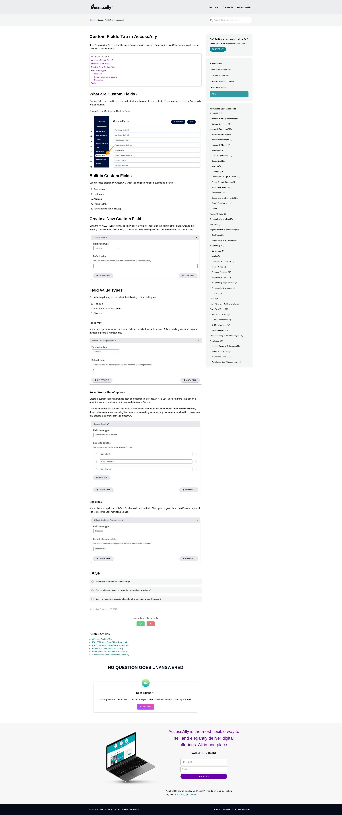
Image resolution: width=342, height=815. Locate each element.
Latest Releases (242, 809)
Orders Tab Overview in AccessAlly (107, 648)
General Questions (220, 124)
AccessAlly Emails (219, 134)
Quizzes (215, 293)
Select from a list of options (105, 77)
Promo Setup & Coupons (222, 182)
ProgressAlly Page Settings (223, 283)
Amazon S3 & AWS (220, 314)
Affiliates (215, 150)
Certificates (216, 251)
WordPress (214, 341)
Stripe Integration (219, 330)
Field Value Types (98, 70)
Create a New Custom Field (103, 67)
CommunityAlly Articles (219, 219)
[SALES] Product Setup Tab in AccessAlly (110, 645)
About (217, 809)
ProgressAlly (215, 245)
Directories (216, 161)
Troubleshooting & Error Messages (224, 335)
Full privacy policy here (186, 794)
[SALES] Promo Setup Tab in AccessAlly (110, 642)
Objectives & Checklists (221, 261)
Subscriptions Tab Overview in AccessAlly (110, 655)
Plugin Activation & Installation (222, 230)
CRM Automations (219, 320)
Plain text (98, 74)
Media (214, 256)
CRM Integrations (219, 325)
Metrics (215, 166)
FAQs (93, 83)
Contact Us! (218, 49)
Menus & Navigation (220, 351)
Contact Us (228, 7)
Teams (214, 208)
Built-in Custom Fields (100, 63)
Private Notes (217, 267)
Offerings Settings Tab (102, 639)
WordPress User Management (224, 362)
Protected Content (219, 187)
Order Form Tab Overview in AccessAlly (109, 651)
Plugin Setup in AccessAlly (223, 240)
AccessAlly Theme (219, 145)
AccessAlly (214, 113)
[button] (141, 623)
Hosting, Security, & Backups (224, 346)
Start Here (213, 7)
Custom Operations (220, 156)
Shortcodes (216, 193)
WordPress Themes (220, 357)
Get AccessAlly (244, 7)
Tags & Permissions (220, 203)
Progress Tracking (219, 272)
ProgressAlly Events (220, 277)
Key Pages (216, 235)
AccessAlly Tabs (216, 214)
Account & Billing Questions (223, 118)
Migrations (214, 224)
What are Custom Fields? (102, 60)
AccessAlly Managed (220, 140)
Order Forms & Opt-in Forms (224, 177)
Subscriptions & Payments (223, 198)
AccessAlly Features (218, 129)
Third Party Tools (217, 309)
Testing (213, 298)
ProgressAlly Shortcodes (222, 288)
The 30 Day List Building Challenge (224, 304)
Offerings (215, 171)
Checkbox (98, 80)
